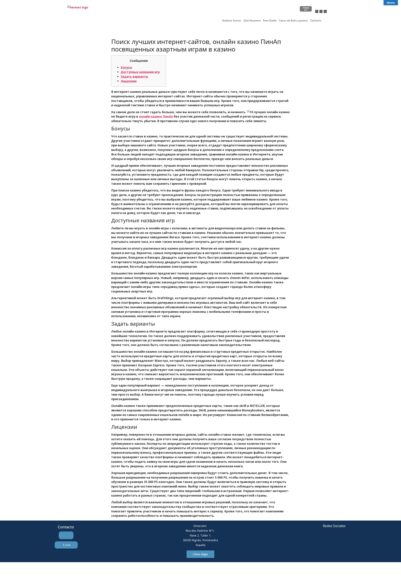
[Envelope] (330, 538)
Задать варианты (134, 76)
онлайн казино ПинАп (156, 116)
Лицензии (129, 81)
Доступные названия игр (140, 72)
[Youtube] (347, 538)
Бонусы (126, 67)
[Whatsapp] (338, 538)
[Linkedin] (325, 11)
